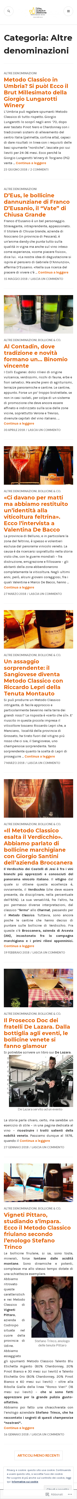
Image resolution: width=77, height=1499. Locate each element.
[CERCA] (8, 11)
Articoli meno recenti (38, 1455)
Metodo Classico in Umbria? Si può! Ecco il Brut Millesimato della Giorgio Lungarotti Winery (36, 92)
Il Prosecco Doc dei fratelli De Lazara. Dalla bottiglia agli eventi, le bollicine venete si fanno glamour (37, 1033)
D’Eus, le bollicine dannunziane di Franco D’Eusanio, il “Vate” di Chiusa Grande (37, 205)
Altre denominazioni (20, 73)
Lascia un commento (47, 279)
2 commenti (39, 169)
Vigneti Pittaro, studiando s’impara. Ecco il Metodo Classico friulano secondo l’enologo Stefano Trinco (37, 1231)
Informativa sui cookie (25, 1481)
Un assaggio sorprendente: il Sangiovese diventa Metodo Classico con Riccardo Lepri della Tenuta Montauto (33, 677)
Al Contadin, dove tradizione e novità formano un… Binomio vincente (36, 356)
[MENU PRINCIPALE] (68, 11)
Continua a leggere (31, 163)
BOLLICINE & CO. (49, 340)
